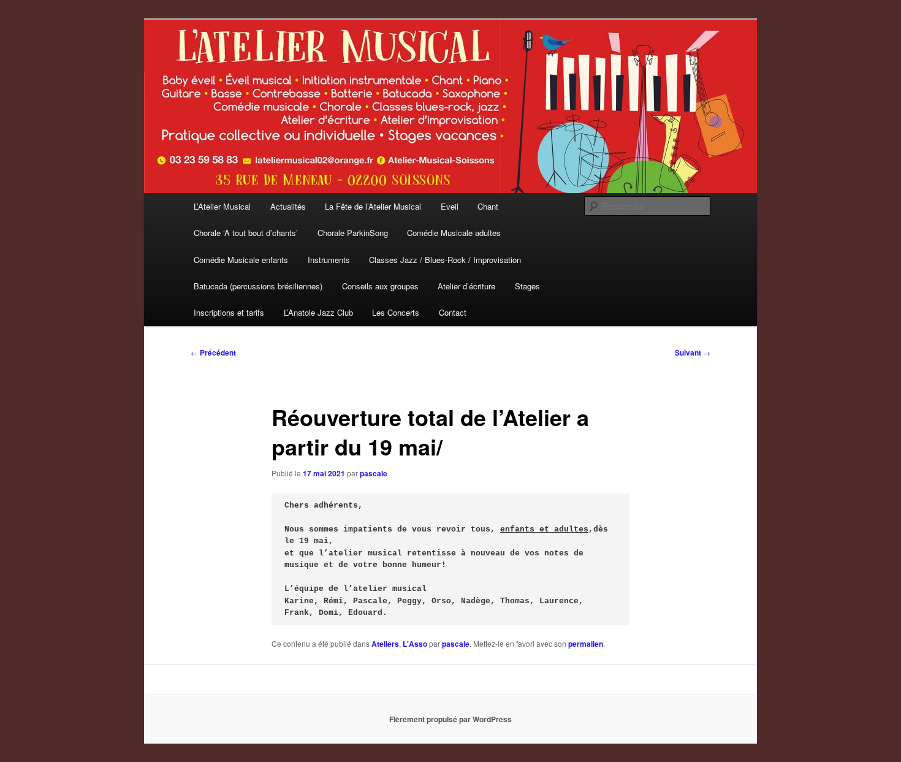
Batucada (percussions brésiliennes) (258, 286)
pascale (373, 473)
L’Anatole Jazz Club (318, 312)
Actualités (288, 206)
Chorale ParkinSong (352, 232)
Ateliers (385, 643)
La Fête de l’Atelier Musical (373, 206)
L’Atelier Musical (222, 206)
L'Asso (415, 643)
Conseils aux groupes (380, 286)
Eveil (449, 206)
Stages (527, 286)
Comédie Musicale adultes (454, 232)
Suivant (692, 352)
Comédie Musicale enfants (241, 259)
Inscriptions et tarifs (229, 312)
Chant (487, 206)
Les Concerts (395, 312)
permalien (585, 643)
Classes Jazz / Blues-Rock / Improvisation (445, 259)
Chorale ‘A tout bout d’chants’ (246, 232)
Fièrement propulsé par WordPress (450, 719)
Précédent (213, 352)
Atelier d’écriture (466, 286)
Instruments (329, 259)
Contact (452, 312)
